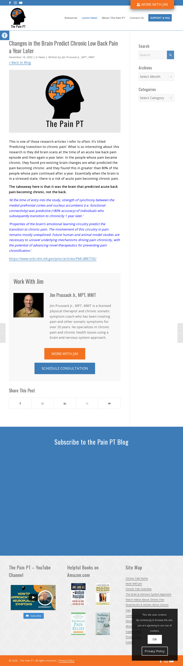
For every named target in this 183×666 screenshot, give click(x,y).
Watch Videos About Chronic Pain (145, 599)
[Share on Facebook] (20, 403)
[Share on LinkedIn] (65, 403)
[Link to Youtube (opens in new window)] (20, 2)
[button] (4, 35)
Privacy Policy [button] (155, 651)
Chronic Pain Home (137, 578)
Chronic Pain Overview (139, 589)
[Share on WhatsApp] (43, 403)
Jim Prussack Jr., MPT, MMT (78, 57)
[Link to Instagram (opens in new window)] (15, 2)
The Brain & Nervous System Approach (148, 594)
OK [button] (155, 639)
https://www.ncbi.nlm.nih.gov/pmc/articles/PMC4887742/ (53, 258)
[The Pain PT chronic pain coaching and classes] (18, 18)
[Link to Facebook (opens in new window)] (10, 2)
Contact (130, 642)
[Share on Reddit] (87, 403)
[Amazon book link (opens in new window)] (79, 595)
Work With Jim (134, 583)
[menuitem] (152, 4)
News (41, 57)
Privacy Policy (66, 660)
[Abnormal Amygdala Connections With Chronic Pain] (3, 333)
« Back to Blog (20, 62)
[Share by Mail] (109, 403)
